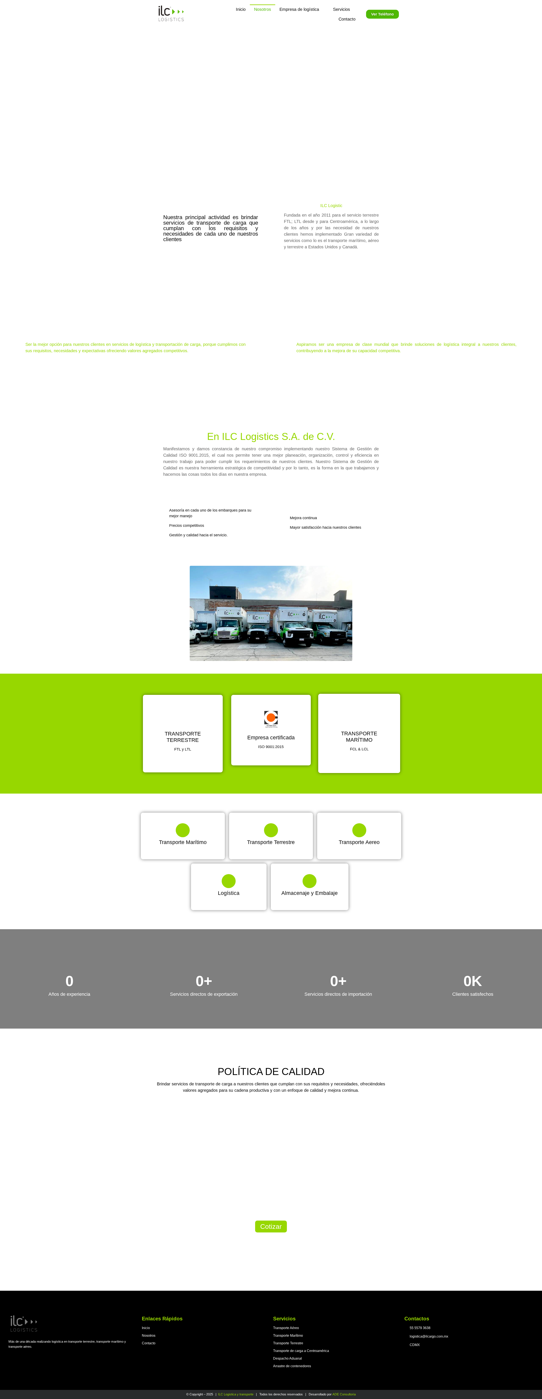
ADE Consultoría (344, 1394)
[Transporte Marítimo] (183, 830)
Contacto (347, 19)
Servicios (341, 9)
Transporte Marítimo (183, 842)
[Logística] (229, 881)
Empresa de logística (299, 9)
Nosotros (262, 9)
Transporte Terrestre (271, 842)
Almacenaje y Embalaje (309, 893)
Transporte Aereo (359, 842)
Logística (228, 893)
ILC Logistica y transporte (235, 1394)
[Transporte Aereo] (359, 830)
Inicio (241, 9)
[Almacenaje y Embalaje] (310, 881)
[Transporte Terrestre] (271, 830)
